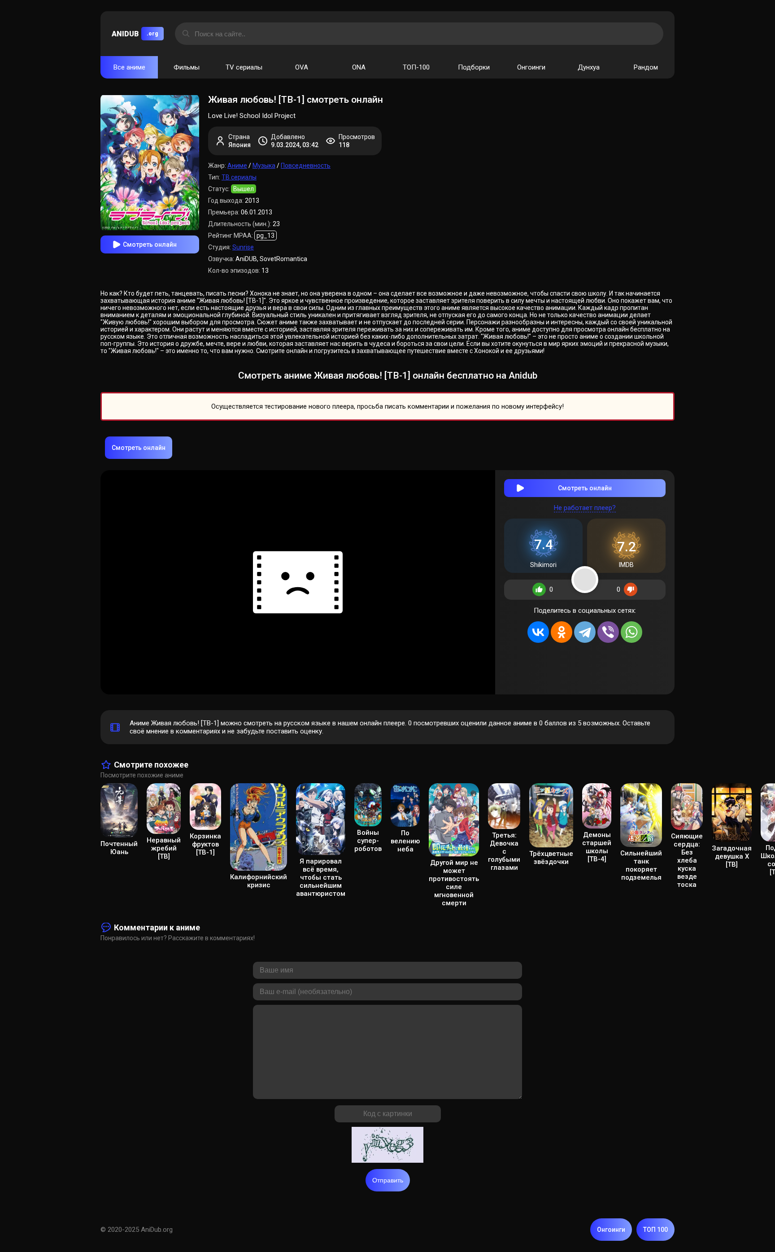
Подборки (474, 67)
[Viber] (608, 632)
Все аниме (129, 67)
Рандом (646, 67)
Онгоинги (531, 67)
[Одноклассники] (561, 632)
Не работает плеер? (585, 508)
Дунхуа (589, 67)
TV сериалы (244, 67)
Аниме (237, 165)
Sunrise (243, 247)
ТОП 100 (655, 1229)
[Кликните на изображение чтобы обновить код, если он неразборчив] (387, 1146)
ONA (359, 67)
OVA (301, 67)
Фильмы (187, 67)
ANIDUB (135, 34)
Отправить (387, 1180)
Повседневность (306, 165)
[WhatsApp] (631, 632)
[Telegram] (585, 632)
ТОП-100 (416, 67)
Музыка (264, 165)
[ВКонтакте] (538, 632)
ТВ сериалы (239, 177)
